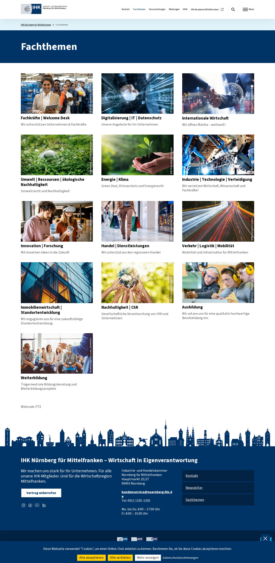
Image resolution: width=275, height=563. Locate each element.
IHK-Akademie (205, 9)
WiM (185, 9)
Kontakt (126, 9)
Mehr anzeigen (148, 557)
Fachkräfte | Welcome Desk (45, 118)
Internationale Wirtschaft (205, 118)
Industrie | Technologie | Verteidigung (217, 179)
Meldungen (174, 9)
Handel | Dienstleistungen (125, 246)
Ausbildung (192, 307)
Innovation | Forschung (42, 246)
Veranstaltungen (157, 9)
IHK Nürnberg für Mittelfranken (36, 24)
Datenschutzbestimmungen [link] (180, 558)
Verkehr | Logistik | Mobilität (208, 246)
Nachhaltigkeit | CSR (119, 307)
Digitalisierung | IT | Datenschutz (131, 118)
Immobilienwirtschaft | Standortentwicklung (41, 310)
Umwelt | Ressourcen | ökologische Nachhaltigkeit (52, 182)
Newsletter (194, 488)
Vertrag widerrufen (41, 493)
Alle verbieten (120, 557)
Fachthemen (139, 9)
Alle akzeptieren (91, 557)
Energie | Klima (114, 179)
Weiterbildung (34, 378)
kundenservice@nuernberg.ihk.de (147, 494)
